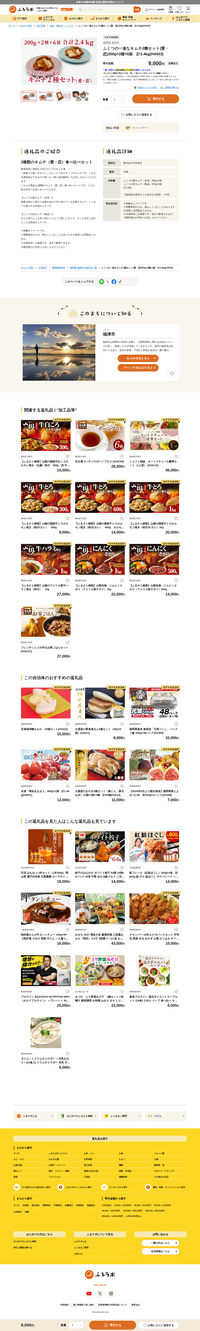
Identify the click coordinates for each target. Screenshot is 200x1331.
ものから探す (26, 26)
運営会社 (135, 1305)
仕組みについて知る (147, 87)
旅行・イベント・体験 (59, 1171)
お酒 (156, 1159)
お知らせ (78, 1253)
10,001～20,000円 (122, 1205)
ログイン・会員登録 (156, 10)
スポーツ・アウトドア (164, 1171)
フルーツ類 (159, 1153)
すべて (17, 1153)
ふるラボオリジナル (58, 1153)
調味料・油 (159, 1165)
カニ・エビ (19, 1159)
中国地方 (80, 1205)
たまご (122, 1159)
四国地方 (91, 1205)
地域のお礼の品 (91, 1171)
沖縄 (27, 1212)
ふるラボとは (80, 1241)
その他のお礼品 (161, 1177)
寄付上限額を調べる (23, 1247)
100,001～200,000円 (132, 1211)
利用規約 (64, 1305)
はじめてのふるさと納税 (25, 1241)
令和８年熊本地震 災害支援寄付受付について (100, 2)
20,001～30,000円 (142, 1205)
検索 (137, 9)
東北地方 (36, 1205)
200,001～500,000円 (155, 1211)
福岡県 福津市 (111, 42)
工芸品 (87, 1177)
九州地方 (42, 267)
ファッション (55, 1177)
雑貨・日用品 (125, 1171)
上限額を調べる (171, 87)
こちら (150, 73)
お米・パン (89, 1153)
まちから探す (27, 267)
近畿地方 (69, 1205)
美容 (16, 1177)
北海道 (26, 1205)
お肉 (121, 1153)
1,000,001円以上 (133, 1216)
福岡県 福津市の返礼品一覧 (83, 267)
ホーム (11, 26)
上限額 (170, 12)
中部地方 (58, 1205)
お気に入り (179, 12)
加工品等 (41, 26)
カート (188, 12)
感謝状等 (123, 1177)
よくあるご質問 (81, 1247)
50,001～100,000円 (111, 1211)
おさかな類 (54, 1159)
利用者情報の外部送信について (112, 1305)
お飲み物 (18, 1165)
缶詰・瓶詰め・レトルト (62, 26)
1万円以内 (106, 1205)
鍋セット (18, 1171)
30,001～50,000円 (162, 1205)
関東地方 (47, 1205)
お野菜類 (88, 1159)
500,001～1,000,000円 (112, 1216)
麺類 (121, 1165)
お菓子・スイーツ (57, 1165)
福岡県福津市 (58, 267)
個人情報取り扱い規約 (83, 1305)
